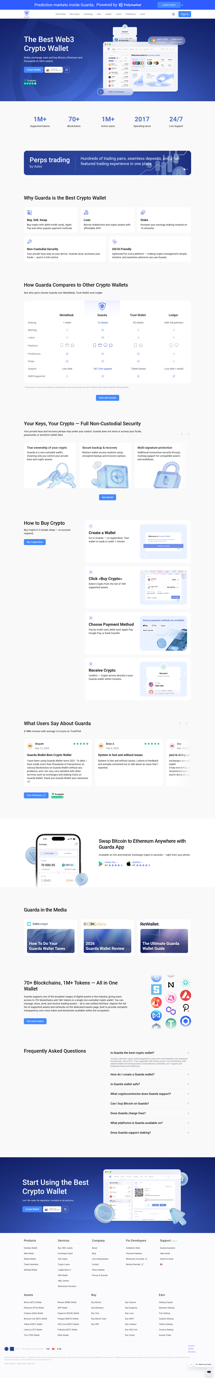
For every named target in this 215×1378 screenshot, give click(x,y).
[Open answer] (188, 1074)
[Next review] (186, 723)
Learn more (169, 4)
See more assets (35, 1021)
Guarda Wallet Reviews (191, 1349)
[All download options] (67, 70)
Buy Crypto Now (35, 542)
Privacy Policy (21, 1363)
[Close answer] (188, 1053)
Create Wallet (34, 69)
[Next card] (188, 434)
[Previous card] (182, 434)
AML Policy (31, 1363)
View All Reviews (34, 795)
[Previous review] (180, 723)
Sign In (184, 14)
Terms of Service (9, 1363)
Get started (107, 497)
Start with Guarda (107, 397)
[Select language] (173, 14)
